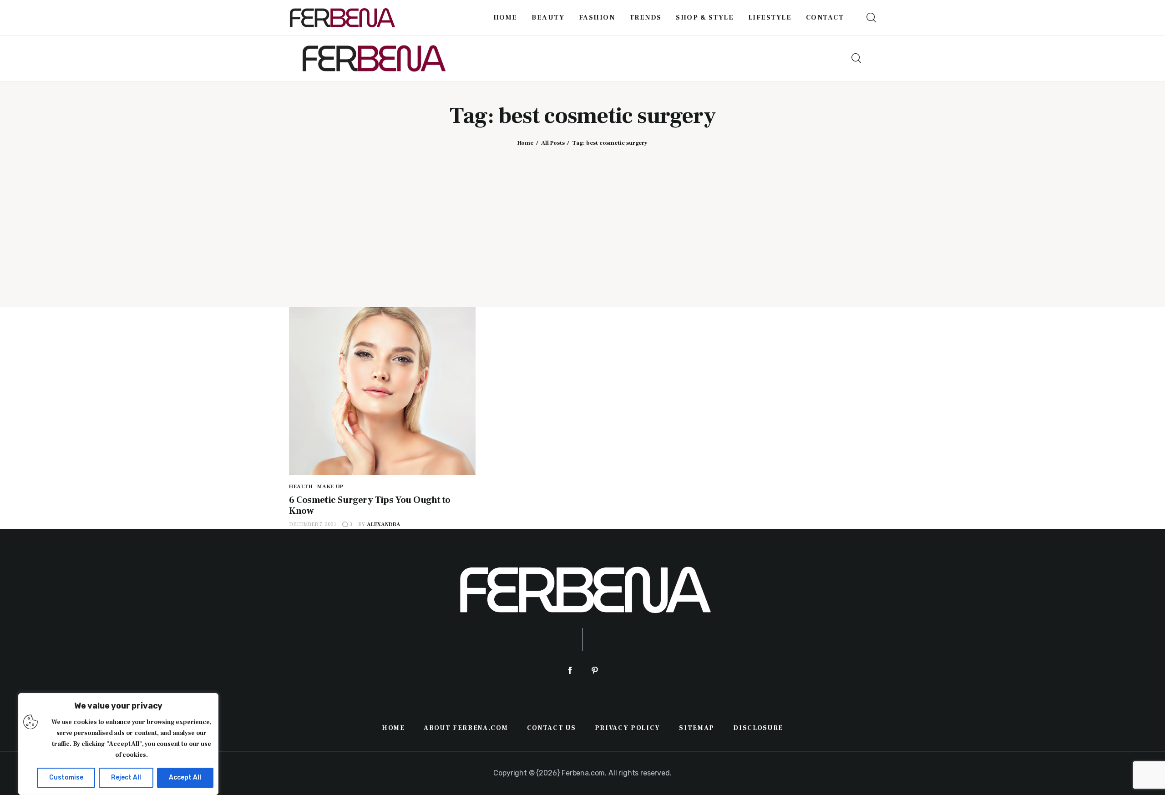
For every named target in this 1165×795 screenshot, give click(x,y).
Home (525, 143)
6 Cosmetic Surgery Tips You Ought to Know (370, 505)
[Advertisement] (582, 220)
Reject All (126, 777)
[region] (118, 744)
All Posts (553, 143)
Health (301, 486)
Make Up (330, 486)
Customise (66, 777)
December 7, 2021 (312, 524)
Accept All (185, 777)
